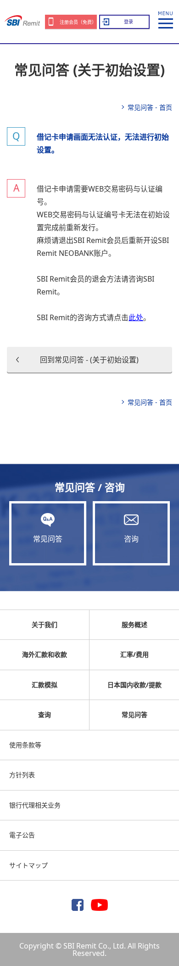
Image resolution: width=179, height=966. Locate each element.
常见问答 (47, 539)
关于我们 (44, 624)
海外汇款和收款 (44, 654)
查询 (44, 714)
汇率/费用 (134, 654)
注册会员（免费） (78, 22)
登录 (128, 21)
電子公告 (22, 834)
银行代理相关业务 (35, 805)
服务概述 (134, 624)
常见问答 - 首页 (150, 107)
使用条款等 (25, 744)
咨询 (131, 539)
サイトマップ (28, 865)
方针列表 (22, 774)
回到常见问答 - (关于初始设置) (89, 360)
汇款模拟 (44, 684)
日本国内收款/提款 (134, 684)
